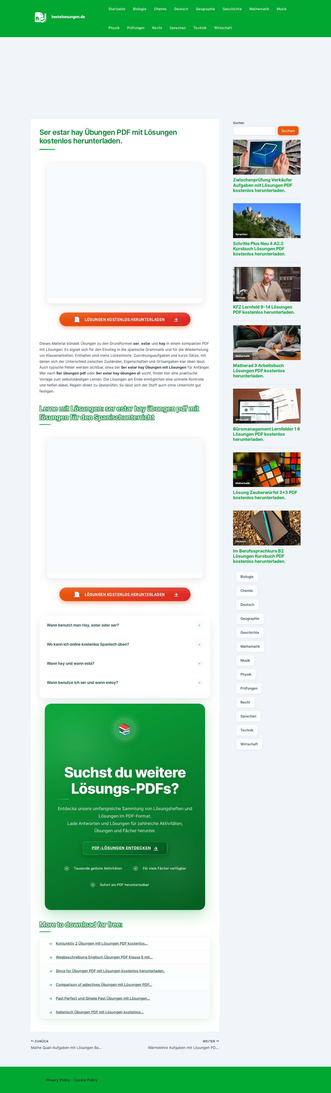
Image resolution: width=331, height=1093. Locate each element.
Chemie (160, 9)
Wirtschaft (223, 28)
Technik (199, 28)
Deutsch (181, 9)
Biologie (139, 9)
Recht (157, 28)
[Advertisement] (165, 70)
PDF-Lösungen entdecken (125, 848)
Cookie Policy (85, 1080)
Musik (281, 9)
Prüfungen (136, 28)
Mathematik (259, 9)
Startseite (117, 9)
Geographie (205, 9)
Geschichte (232, 9)
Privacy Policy (58, 1080)
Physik (114, 28)
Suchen (238, 123)
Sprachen (178, 28)
